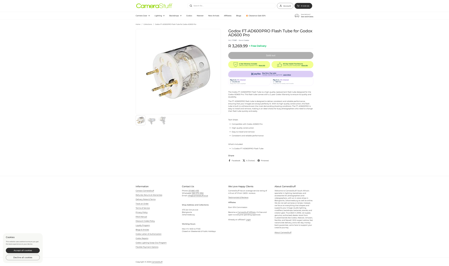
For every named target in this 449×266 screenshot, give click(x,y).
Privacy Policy (142, 212)
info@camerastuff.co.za (198, 195)
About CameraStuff (283, 232)
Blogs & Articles (142, 230)
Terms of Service (143, 208)
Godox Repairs (142, 238)
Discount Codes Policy (145, 221)
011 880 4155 (193, 191)
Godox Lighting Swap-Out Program (151, 243)
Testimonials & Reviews (238, 197)
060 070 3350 (198, 193)
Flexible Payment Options (147, 247)
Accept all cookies (23, 250)
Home (138, 24)
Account (287, 6)
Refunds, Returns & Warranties (149, 195)
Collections (147, 24)
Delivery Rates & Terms (146, 199)
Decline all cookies (22, 257)
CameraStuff (156, 262)
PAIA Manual (141, 217)
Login (248, 219)
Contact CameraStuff (145, 191)
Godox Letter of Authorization (148, 234)
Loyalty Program (143, 225)
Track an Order (142, 204)
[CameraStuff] (154, 5)
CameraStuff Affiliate (246, 212)
